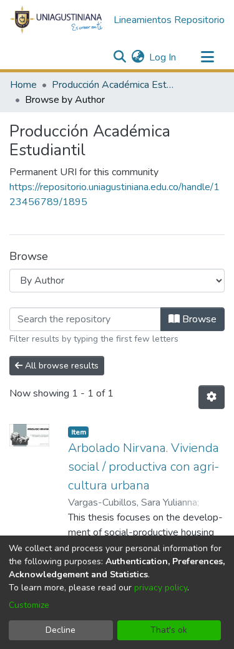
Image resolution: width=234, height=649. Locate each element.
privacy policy (160, 588)
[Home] (56, 20)
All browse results (60, 366)
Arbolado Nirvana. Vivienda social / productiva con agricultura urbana (143, 467)
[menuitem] (137, 57)
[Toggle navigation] (207, 57)
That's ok (168, 630)
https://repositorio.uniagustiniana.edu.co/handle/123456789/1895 (114, 194)
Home (23, 85)
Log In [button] (163, 57)
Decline (61, 630)
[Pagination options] (211, 397)
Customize (29, 605)
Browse (198, 319)
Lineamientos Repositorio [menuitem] (169, 20)
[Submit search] (119, 57)
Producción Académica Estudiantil (114, 85)
